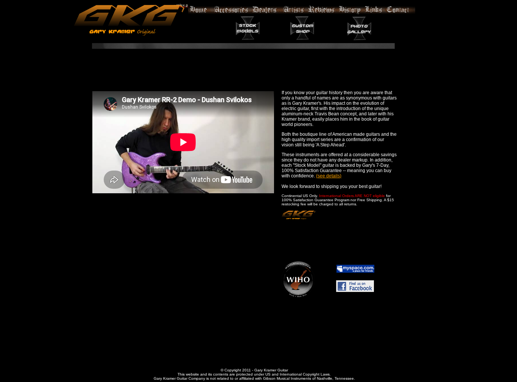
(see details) (328, 176)
